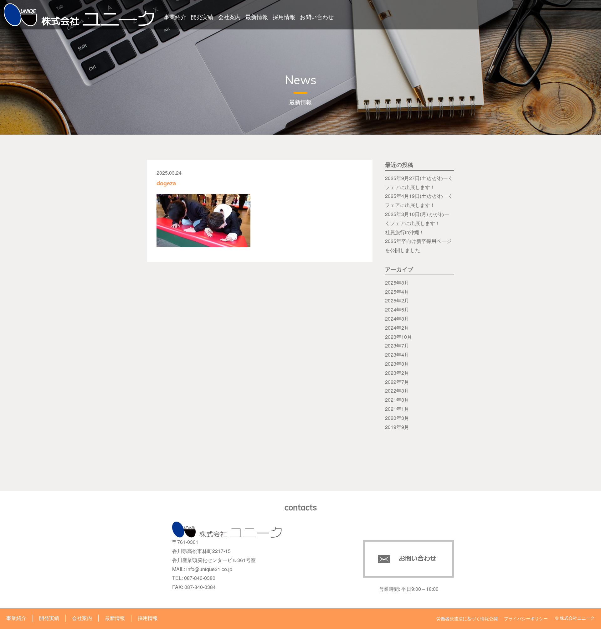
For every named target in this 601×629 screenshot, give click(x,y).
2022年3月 (397, 390)
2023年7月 (397, 345)
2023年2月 (397, 372)
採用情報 (284, 17)
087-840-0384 (200, 586)
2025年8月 (397, 282)
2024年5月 (397, 309)
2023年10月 (398, 336)
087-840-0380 (199, 577)
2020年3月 (397, 417)
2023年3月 (397, 363)
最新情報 (256, 17)
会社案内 (229, 17)
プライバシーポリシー (526, 618)
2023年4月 (397, 354)
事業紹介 (175, 17)
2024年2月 (397, 327)
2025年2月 (397, 300)
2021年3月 (397, 399)
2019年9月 (397, 427)
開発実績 (202, 17)
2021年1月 (397, 408)
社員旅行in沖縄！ (404, 232)
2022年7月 (397, 381)
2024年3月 (397, 318)
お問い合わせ (317, 17)
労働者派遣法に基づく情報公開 (467, 618)
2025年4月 (397, 291)
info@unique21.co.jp (209, 569)
